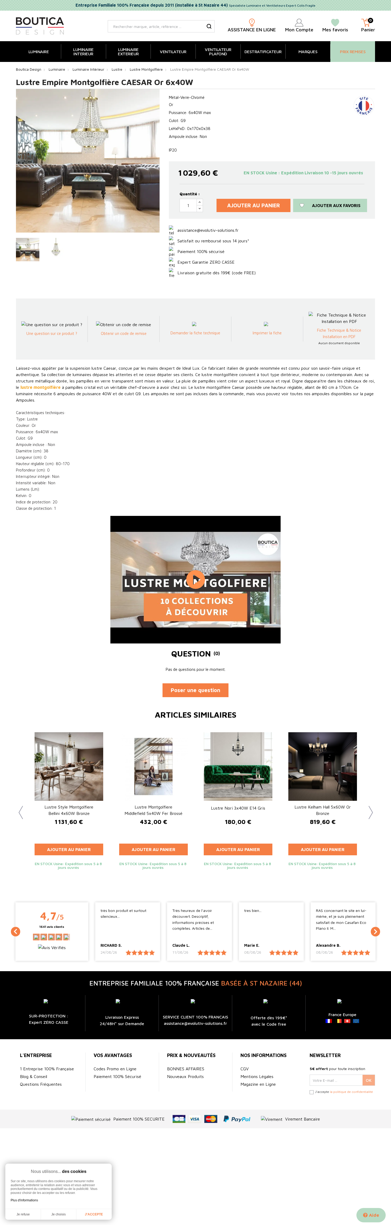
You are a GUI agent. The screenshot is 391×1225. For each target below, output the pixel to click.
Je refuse (23, 1214)
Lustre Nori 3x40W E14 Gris (238, 808)
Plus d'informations (24, 1200)
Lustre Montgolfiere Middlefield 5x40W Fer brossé (153, 810)
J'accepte (94, 1214)
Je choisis (58, 1214)
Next (368, 808)
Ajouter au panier (253, 205)
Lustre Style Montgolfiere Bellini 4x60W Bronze (68, 810)
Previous (18, 808)
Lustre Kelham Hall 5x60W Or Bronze (322, 810)
